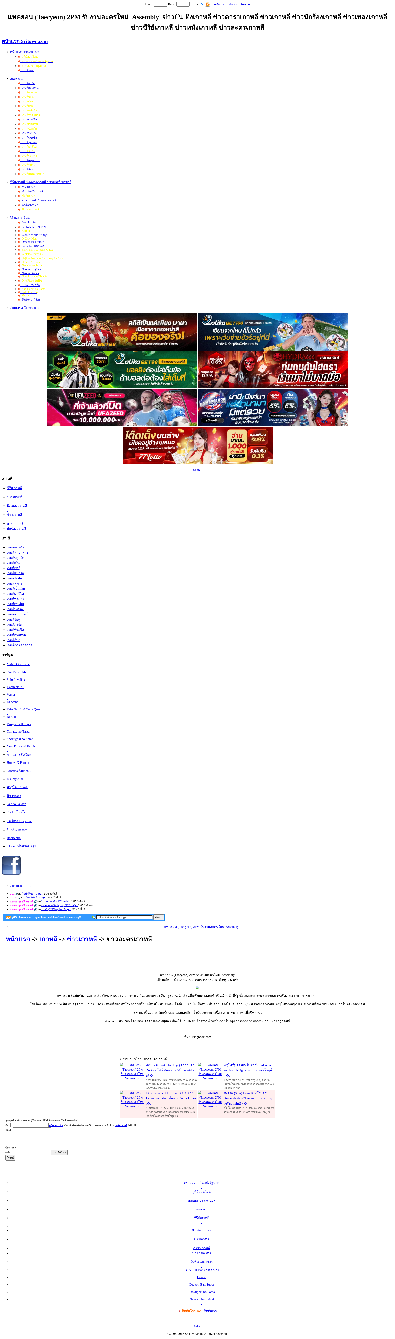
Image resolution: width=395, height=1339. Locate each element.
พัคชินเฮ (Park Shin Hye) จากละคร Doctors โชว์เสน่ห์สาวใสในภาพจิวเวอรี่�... (171, 1070)
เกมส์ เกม (27, 70)
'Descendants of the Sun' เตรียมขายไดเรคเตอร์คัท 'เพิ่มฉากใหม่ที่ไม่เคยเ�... (171, 1098)
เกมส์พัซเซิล (28, 137)
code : (8, 1152)
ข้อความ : (10, 1147)
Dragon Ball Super (32, 241)
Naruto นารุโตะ (30, 269)
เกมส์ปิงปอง (28, 133)
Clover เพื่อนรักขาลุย (34, 234)
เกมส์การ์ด (27, 83)
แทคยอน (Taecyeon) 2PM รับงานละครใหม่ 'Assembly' (201, 927)
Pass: (171, 4)
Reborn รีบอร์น (30, 285)
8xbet (197, 1326)
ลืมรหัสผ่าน (242, 4)
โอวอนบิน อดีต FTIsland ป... (56, 901)
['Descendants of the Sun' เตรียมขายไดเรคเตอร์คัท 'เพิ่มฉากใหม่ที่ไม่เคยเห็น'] (132, 1106)
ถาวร (194, 4)
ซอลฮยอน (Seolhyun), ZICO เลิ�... (59, 905)
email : (8, 1129)
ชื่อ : (7, 1125)
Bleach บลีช (28, 222)
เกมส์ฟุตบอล (28, 142)
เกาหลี (48, 939)
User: (148, 4)
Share (197, 470)
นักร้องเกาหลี (29, 205)
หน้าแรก (18, 939)
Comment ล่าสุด (20, 886)
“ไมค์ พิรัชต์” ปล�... (32, 893)
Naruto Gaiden (29, 273)
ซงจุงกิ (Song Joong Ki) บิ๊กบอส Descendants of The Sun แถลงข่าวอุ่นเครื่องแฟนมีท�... (249, 1098)
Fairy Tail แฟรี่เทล (32, 246)
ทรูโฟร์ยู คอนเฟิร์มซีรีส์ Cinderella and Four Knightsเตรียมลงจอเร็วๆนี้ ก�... (248, 1070)
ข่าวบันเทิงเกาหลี (31, 191)
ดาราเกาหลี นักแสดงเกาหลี (38, 200)
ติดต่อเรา (210, 1311)
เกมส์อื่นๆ (27, 169)
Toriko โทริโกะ (30, 299)
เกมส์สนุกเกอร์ (30, 160)
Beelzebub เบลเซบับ (33, 227)
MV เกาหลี (27, 186)
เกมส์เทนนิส (28, 119)
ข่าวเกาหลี (82, 939)
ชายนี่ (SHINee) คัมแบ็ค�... (56, 909)
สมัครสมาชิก (223, 4)
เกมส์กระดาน (29, 87)
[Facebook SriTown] (11, 874)
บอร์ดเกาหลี (121, 1125)
